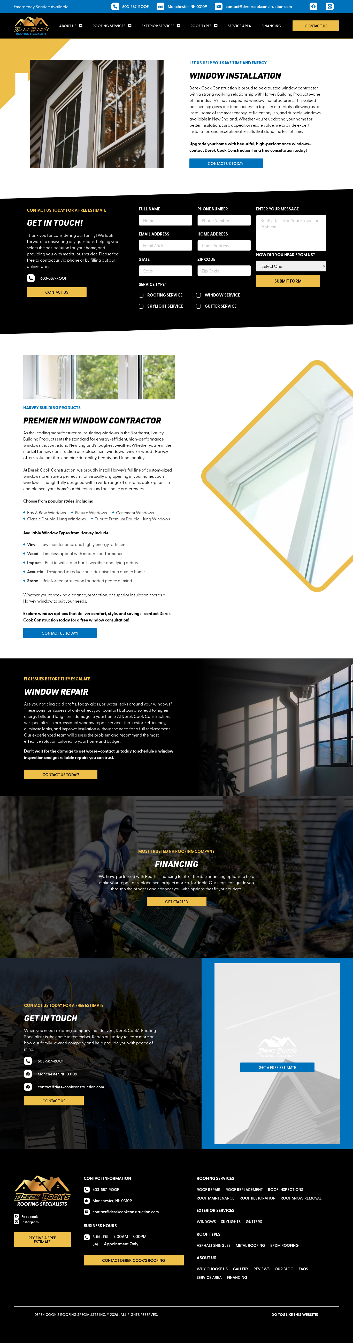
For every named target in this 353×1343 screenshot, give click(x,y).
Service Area (239, 25)
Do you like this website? (295, 1314)
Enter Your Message (277, 209)
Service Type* (153, 284)
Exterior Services (158, 25)
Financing (271, 25)
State (144, 259)
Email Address (154, 234)
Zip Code (206, 259)
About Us (67, 25)
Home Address (212, 234)
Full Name (149, 209)
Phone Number (212, 209)
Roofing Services (109, 25)
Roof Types (201, 25)
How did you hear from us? (285, 255)
